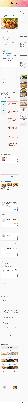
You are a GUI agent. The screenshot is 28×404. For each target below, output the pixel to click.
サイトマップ (18, 402)
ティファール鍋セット (6, 77)
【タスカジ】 (11, 312)
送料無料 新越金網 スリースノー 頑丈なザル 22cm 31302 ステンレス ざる (11, 220)
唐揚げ (2, 84)
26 (22, 125)
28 (24, 125)
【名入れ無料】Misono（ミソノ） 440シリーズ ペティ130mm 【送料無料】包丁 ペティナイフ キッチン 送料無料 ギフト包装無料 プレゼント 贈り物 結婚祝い (11, 249)
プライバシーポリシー (10, 402)
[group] (4, 353)
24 (20, 125)
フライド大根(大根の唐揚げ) (8, 181)
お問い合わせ (22, 402)
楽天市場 (9, 236)
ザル (4, 74)
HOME (5, 402)
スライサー (5, 73)
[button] (10, 347)
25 (21, 125)
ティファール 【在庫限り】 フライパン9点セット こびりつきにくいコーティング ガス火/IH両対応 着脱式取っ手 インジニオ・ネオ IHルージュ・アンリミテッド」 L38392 (11, 270)
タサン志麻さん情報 (6, 79)
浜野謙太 (5, 58)
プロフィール (14, 402)
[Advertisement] (9, 13)
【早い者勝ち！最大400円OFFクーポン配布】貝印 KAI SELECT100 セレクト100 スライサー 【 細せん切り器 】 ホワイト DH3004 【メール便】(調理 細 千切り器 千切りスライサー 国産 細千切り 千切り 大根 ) (11, 203)
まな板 (4, 78)
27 (23, 125)
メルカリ (15, 209)
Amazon (15, 223)
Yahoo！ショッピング (9, 209)
